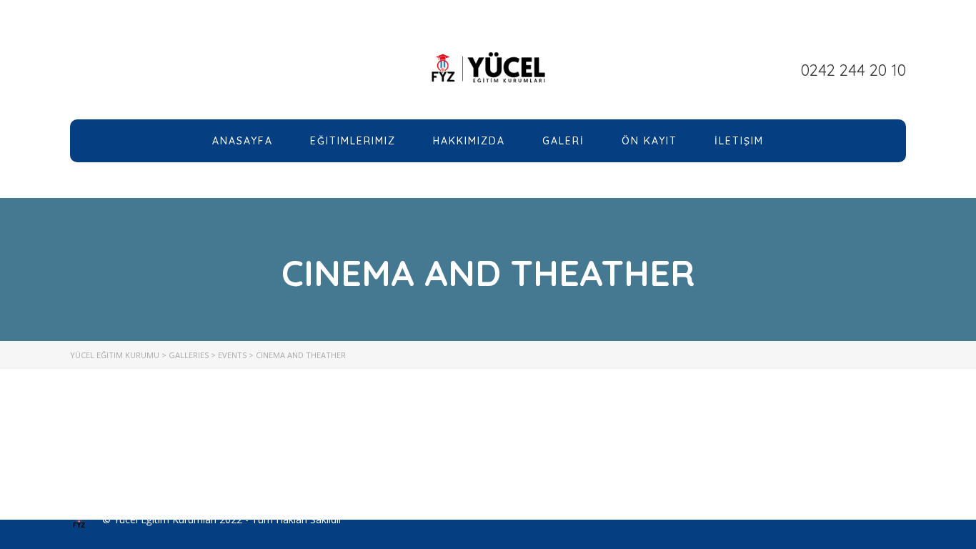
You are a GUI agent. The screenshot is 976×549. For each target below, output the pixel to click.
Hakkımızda (469, 140)
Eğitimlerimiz (353, 140)
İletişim (739, 140)
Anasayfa (242, 140)
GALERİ (563, 140)
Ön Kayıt (649, 140)
